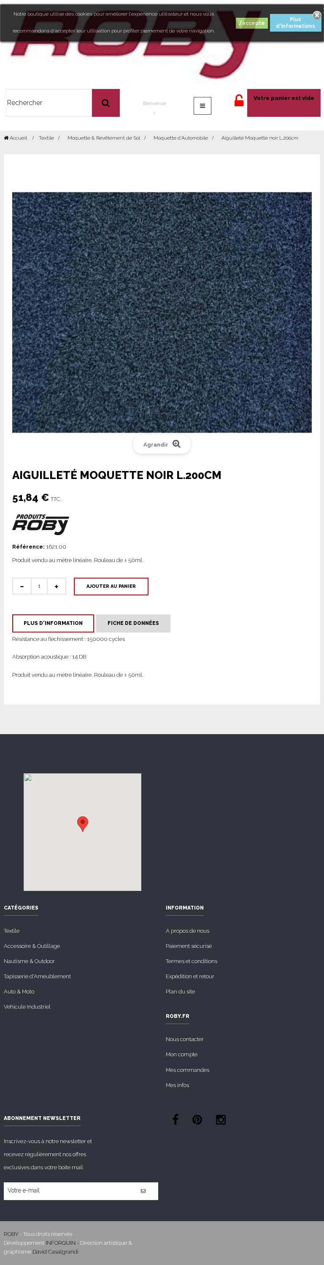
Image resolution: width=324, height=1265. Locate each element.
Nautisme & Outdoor (29, 961)
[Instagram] (221, 1121)
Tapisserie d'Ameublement (37, 976)
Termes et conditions (191, 961)
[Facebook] (175, 1121)
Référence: (28, 547)
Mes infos (177, 1085)
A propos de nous (187, 931)
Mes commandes (187, 1070)
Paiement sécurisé (189, 946)
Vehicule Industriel (27, 1007)
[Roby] (136, 44)
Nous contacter (185, 1039)
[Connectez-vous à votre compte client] (239, 104)
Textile (11, 931)
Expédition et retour (190, 976)
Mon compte (181, 1054)
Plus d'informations (295, 22)
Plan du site (180, 991)
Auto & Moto (19, 991)
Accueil (17, 138)
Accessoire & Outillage (32, 946)
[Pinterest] (197, 1121)
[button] (83, 824)
